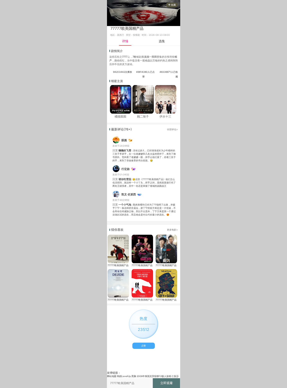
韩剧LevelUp (124, 376)
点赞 (143, 345)
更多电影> (172, 229)
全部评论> (172, 129)
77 (123, 56)
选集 (162, 41)
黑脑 (133, 376)
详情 (125, 41)
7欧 (134, 56)
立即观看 (166, 383)
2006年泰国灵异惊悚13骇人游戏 (154, 376)
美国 (146, 56)
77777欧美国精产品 (118, 265)
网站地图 (111, 376)
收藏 (173, 4)
